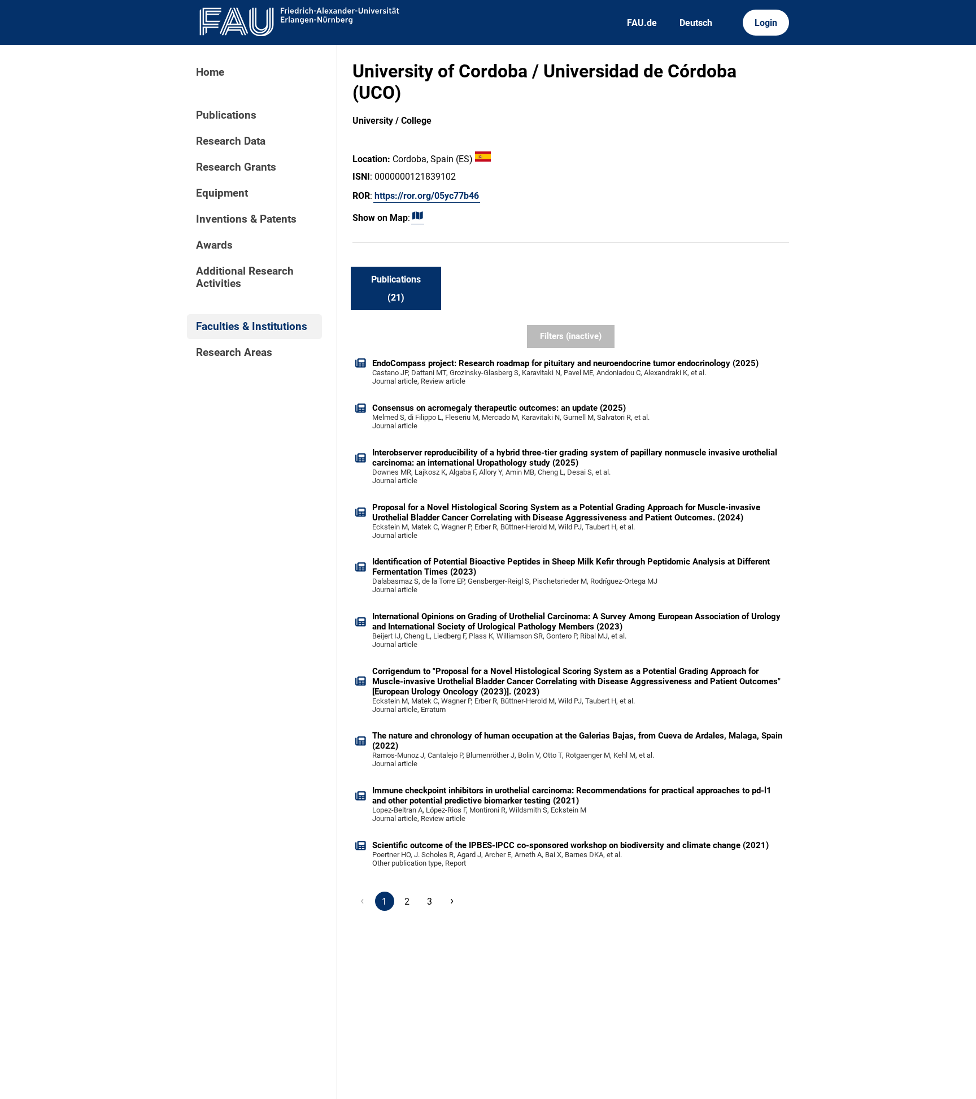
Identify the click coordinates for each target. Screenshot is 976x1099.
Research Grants (236, 167)
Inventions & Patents (246, 219)
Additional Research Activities (245, 277)
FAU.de (642, 23)
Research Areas (234, 352)
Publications (226, 115)
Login (766, 23)
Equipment (222, 193)
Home (210, 72)
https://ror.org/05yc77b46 (426, 195)
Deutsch (695, 23)
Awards (214, 245)
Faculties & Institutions (251, 326)
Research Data (230, 141)
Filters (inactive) (571, 336)
